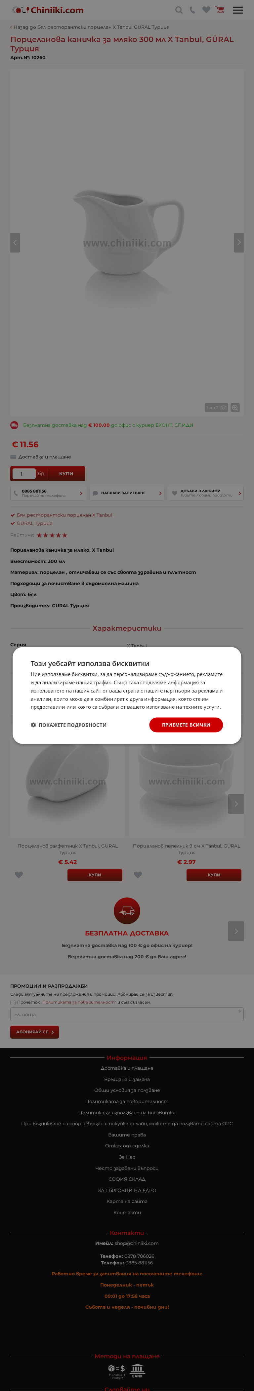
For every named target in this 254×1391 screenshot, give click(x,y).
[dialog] (127, 695)
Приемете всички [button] (186, 725)
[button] (68, 725)
